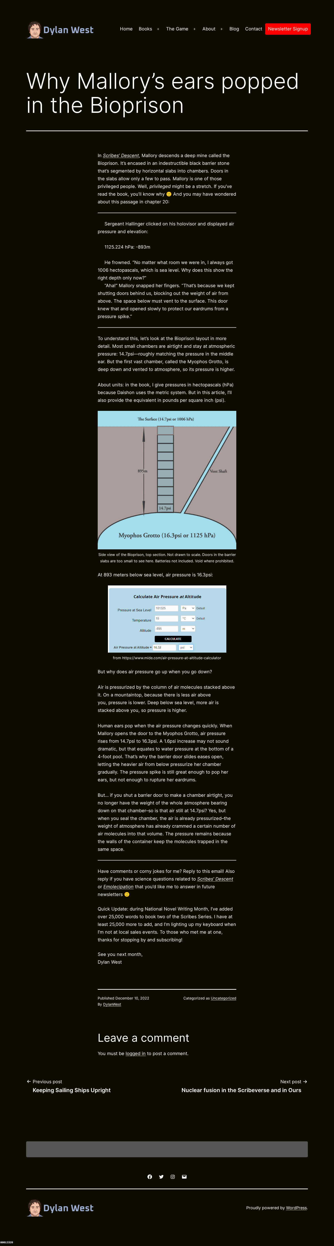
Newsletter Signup (288, 29)
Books (145, 29)
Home (126, 29)
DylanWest (112, 1004)
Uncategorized (223, 998)
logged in (136, 1053)
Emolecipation (118, 886)
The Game (177, 29)
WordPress (296, 1207)
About (208, 29)
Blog (234, 29)
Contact (253, 29)
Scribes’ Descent (215, 879)
